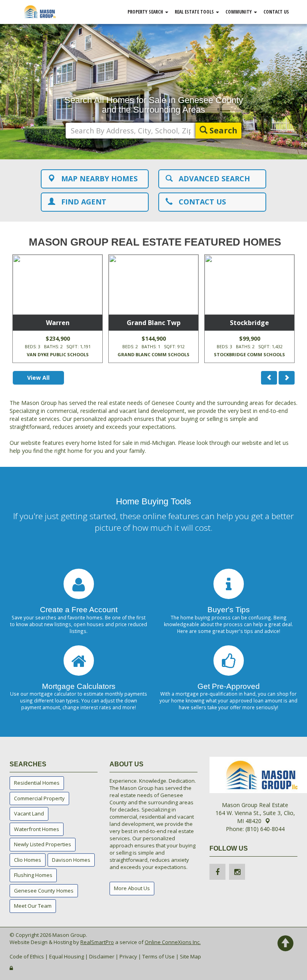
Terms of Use (158, 956)
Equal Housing (66, 956)
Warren (58, 322)
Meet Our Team (33, 905)
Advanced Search (211, 178)
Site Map (190, 956)
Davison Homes (71, 859)
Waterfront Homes (36, 829)
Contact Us (276, 11)
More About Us (132, 888)
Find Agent (80, 201)
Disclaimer (101, 956)
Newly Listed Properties (42, 844)
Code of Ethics (27, 956)
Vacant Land (29, 813)
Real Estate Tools (195, 11)
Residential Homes (37, 782)
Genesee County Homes (44, 890)
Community (239, 11)
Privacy (128, 956)
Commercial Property (39, 798)
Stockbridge (249, 322)
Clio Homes (27, 859)
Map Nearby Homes (96, 178)
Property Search (146, 11)
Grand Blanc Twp (154, 322)
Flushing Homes (33, 875)
